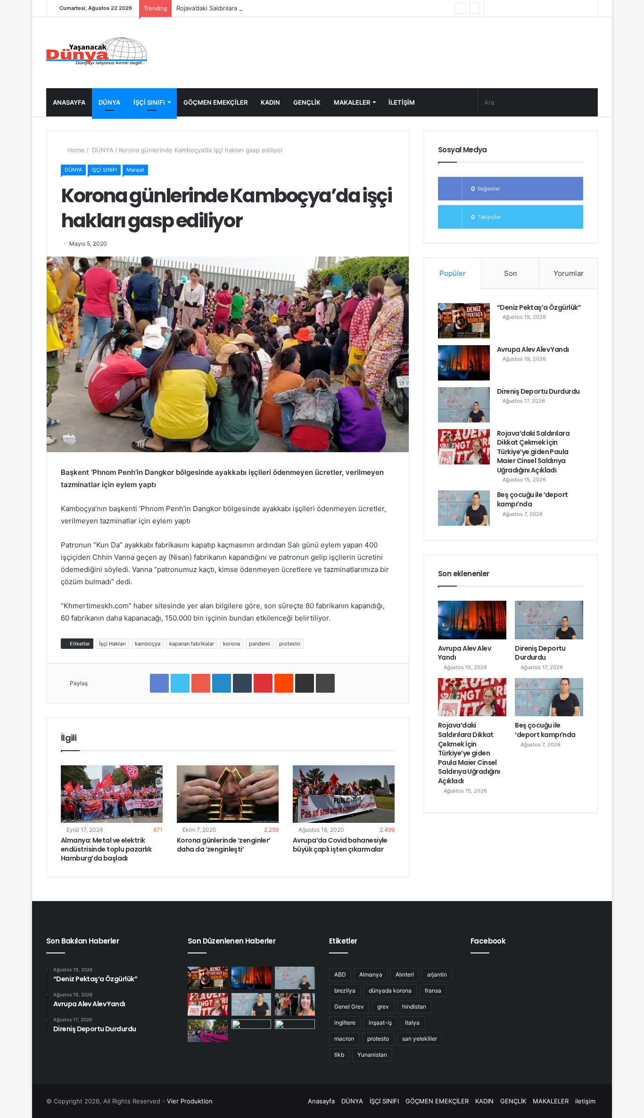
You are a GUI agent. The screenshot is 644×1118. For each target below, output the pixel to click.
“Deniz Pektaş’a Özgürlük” (539, 307)
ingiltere (344, 1022)
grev (383, 1006)
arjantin (437, 974)
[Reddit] (283, 683)
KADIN (270, 102)
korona (231, 643)
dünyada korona (390, 990)
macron (344, 1038)
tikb (339, 1054)
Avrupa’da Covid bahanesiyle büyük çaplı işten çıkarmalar (340, 845)
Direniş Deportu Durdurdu (538, 391)
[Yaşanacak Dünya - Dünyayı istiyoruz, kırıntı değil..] (97, 52)
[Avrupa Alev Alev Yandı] (464, 363)
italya (412, 1022)
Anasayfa (69, 102)
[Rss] (491, 8)
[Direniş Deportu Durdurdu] (464, 404)
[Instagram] (505, 8)
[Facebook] (548, 8)
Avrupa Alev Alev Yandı (533, 349)
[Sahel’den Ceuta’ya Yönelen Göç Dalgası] (251, 1030)
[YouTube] (519, 8)
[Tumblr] (242, 683)
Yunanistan (372, 1054)
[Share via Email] (304, 683)
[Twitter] (534, 8)
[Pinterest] (263, 683)
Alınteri (405, 974)
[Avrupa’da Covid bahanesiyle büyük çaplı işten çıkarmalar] (344, 794)
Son (510, 273)
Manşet (135, 169)
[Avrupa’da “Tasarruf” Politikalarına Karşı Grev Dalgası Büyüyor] (295, 1030)
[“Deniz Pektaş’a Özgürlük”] (464, 321)
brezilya (344, 990)
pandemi (259, 643)
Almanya (370, 974)
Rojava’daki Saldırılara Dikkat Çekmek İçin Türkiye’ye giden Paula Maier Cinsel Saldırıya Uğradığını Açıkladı (328, 8)
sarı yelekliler (419, 1038)
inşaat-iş (380, 1022)
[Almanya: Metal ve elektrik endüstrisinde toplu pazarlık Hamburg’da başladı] (112, 794)
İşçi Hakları (112, 643)
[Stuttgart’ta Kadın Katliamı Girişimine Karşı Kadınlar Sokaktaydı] (208, 1030)
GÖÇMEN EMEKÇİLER (215, 102)
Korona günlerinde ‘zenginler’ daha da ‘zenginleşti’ (224, 845)
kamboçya (147, 643)
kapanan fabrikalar (191, 643)
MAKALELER (352, 102)
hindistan (414, 1006)
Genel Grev (349, 1006)
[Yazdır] (325, 683)
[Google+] (200, 683)
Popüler (452, 273)
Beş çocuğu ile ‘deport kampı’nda (532, 499)
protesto (289, 643)
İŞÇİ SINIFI (149, 102)
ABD (340, 974)
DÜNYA (109, 102)
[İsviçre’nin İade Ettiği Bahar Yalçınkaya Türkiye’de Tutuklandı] (295, 1004)
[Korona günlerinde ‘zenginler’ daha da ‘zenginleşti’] (228, 794)
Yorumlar (568, 273)
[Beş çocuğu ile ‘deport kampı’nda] (464, 508)
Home (75, 150)
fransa (433, 990)
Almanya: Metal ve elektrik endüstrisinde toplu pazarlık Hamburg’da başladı (106, 849)
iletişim (401, 102)
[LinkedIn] (221, 683)
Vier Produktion (190, 1101)
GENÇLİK (307, 102)
